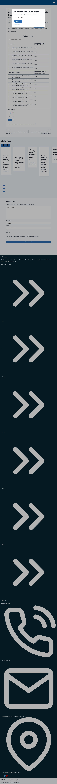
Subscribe (17, 21)
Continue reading (17, 24)
